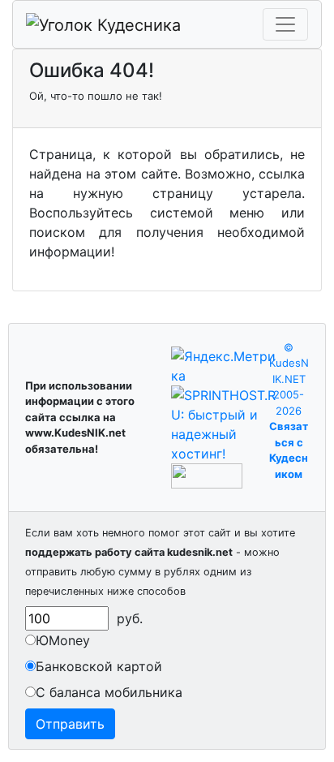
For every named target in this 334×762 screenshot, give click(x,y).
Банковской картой (99, 666)
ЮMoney (63, 640)
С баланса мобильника (109, 692)
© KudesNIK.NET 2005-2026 (289, 379)
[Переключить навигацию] (285, 24)
